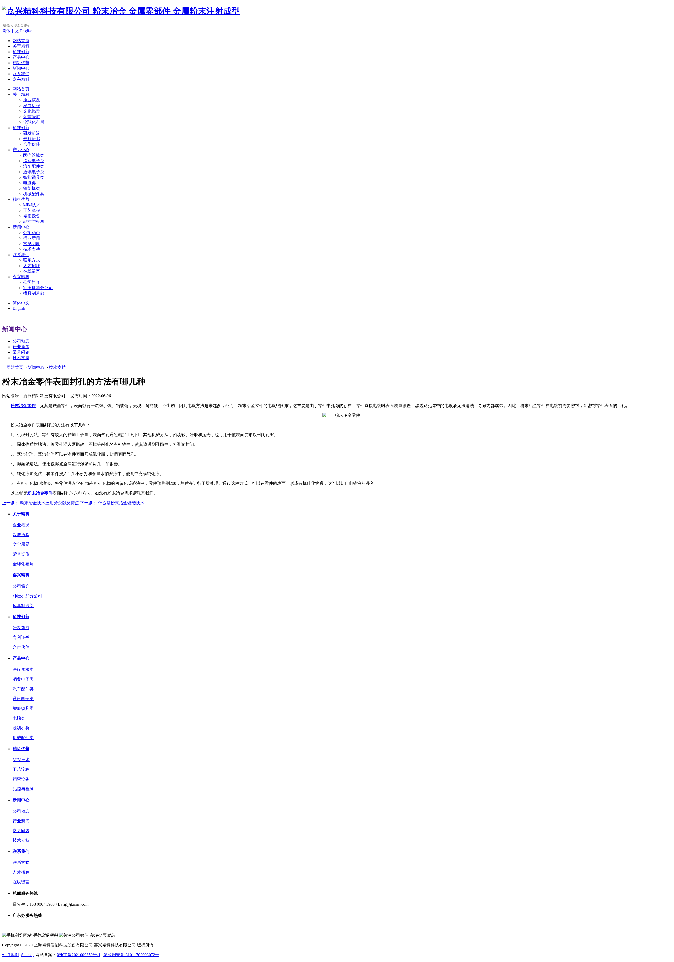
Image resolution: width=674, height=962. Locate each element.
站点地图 (10, 955)
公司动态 (31, 232)
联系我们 (21, 74)
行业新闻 (31, 238)
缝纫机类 (31, 188)
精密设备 (31, 216)
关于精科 (21, 46)
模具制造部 (33, 293)
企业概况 (31, 100)
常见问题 (31, 243)
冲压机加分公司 (38, 288)
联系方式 (31, 260)
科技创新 (21, 51)
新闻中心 (21, 68)
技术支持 (31, 249)
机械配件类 (33, 194)
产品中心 (21, 57)
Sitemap (27, 955)
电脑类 (29, 183)
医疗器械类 (33, 155)
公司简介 (31, 282)
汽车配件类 (33, 166)
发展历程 (31, 105)
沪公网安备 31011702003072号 (131, 955)
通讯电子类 (33, 172)
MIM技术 (31, 205)
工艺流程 (31, 210)
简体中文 (10, 31)
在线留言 (31, 271)
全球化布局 (33, 122)
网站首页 (21, 40)
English (26, 31)
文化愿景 (31, 111)
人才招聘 (31, 265)
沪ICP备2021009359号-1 (78, 955)
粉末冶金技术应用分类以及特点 (41, 503)
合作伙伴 (31, 144)
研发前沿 (31, 133)
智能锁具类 (33, 177)
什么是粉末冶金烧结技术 (112, 503)
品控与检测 (33, 221)
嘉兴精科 (21, 79)
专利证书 (31, 138)
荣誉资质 (31, 116)
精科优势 (21, 62)
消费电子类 (33, 161)
